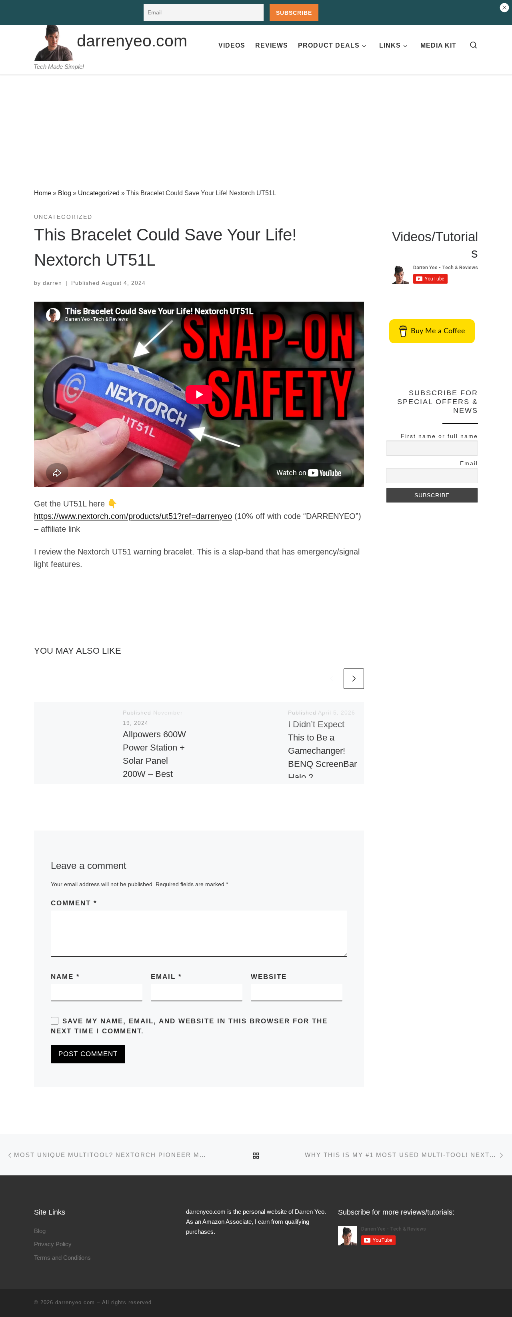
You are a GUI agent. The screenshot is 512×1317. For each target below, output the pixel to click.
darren (52, 283)
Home (42, 192)
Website (269, 977)
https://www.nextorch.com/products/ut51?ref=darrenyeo (133, 516)
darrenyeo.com (75, 1302)
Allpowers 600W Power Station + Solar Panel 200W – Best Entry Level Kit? (154, 760)
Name (65, 977)
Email (166, 977)
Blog (64, 192)
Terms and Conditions (62, 1257)
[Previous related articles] (331, 679)
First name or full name (439, 436)
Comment (74, 903)
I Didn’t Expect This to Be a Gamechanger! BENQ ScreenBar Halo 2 (322, 750)
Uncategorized (99, 192)
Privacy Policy (53, 1244)
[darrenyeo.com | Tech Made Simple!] (54, 39)
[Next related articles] (354, 679)
